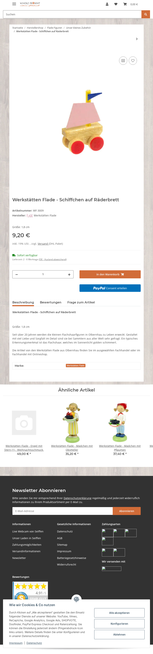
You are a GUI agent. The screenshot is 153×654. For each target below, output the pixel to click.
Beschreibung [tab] (23, 302)
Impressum (64, 551)
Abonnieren (126, 511)
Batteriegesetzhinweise (71, 558)
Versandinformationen (26, 551)
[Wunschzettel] (115, 4)
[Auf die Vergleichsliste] (123, 60)
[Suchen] (145, 14)
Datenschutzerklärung (77, 498)
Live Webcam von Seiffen (27, 531)
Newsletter (19, 558)
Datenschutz (65, 531)
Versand (43, 243)
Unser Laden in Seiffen (26, 538)
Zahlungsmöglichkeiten (26, 544)
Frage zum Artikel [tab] (81, 302)
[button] (107, 4)
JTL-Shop (133, 649)
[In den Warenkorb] (15, 51)
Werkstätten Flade (75, 365)
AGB (59, 538)
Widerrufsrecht (66, 564)
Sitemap (62, 544)
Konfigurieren (119, 623)
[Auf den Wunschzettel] (133, 60)
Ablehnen (119, 634)
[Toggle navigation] (14, 2)
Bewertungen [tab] (50, 302)
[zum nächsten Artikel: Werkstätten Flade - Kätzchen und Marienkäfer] (137, 39)
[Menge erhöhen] (69, 274)
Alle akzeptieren (119, 612)
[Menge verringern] (17, 274)
